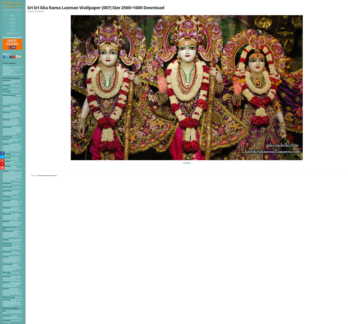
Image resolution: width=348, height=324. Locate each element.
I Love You (7, 68)
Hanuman (7, 97)
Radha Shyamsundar (14, 304)
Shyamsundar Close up (9, 167)
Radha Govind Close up (15, 241)
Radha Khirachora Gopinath (10, 285)
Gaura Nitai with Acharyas (9, 123)
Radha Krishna (15, 248)
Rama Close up (10, 99)
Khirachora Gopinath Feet (9, 283)
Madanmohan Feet (8, 290)
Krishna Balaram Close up (11, 292)
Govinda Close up (11, 107)
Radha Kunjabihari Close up (14, 261)
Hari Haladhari (16, 320)
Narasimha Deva (13, 201)
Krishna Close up (10, 247)
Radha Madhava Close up (12, 159)
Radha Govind (7, 241)
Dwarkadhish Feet (8, 192)
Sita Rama (15, 179)
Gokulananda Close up (11, 310)
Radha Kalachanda (10, 140)
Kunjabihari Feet (7, 259)
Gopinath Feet (15, 129)
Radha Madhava (14, 253)
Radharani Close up (11, 134)
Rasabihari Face (10, 175)
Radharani (16, 74)
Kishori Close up (8, 122)
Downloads (39, 11)
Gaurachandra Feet (8, 128)
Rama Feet (15, 99)
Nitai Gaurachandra (15, 130)
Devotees (14, 67)
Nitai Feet (9, 130)
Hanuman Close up (13, 97)
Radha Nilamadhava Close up (15, 163)
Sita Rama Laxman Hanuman (10, 103)
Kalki (8, 69)
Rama (6, 73)
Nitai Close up (19, 89)
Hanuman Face (12, 172)
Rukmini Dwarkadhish (9, 193)
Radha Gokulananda (8, 312)
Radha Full (16, 173)
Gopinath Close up (8, 129)
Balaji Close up (15, 256)
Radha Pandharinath (16, 243)
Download (187, 163)
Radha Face (11, 173)
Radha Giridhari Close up (12, 219)
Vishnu (8, 74)
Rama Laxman (10, 179)
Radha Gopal (12, 85)
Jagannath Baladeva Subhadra (11, 197)
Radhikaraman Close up (9, 266)
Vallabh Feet (6, 211)
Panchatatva (9, 188)
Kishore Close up (10, 121)
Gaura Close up (12, 89)
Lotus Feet (8, 70)
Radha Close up (14, 80)
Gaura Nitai (14, 137)
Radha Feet (15, 231)
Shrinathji (8, 72)
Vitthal (11, 74)
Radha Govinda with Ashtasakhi (14, 280)
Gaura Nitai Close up (13, 148)
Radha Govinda (15, 108)
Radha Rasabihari (10, 177)
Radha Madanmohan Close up (11, 293)
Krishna (14, 69)
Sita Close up (16, 175)
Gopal (14, 128)
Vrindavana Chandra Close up (10, 236)
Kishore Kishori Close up (11, 124)
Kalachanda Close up (13, 139)
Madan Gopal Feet (8, 222)
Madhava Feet (7, 201)
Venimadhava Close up (9, 83)
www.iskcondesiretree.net (47, 175)
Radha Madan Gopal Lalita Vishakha (11, 225)
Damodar (10, 67)
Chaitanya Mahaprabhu (5, 66)
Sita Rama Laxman (8, 150)
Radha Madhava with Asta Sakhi (11, 205)
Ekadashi (18, 67)
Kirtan (11, 69)
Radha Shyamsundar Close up (15, 168)
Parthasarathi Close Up (9, 145)
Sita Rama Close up (13, 101)
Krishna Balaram (8, 268)
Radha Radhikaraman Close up (9, 269)
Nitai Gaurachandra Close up (12, 131)
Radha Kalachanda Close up (10, 141)
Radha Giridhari (18, 297)
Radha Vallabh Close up (11, 210)
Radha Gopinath (6, 73)
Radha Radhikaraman (8, 269)
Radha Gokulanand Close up (10, 100)
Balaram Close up (14, 299)
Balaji (10, 256)
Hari (11, 320)
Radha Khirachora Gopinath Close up (11, 285)
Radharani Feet (12, 117)
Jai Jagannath (7, 69)
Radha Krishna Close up (10, 116)
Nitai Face (6, 173)
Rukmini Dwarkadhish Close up (10, 194)
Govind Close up (12, 239)
